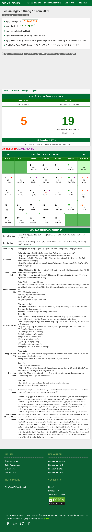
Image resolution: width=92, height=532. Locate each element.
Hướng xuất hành (11, 391)
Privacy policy (53, 491)
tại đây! (46, 518)
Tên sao (21, 304)
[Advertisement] (46, 72)
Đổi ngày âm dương (12, 465)
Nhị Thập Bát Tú (9, 325)
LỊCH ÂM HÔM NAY (33, 3)
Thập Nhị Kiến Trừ (10, 355)
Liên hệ (51, 487)
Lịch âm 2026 (10, 472)
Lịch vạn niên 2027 (55, 472)
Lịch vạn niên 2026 (55, 469)
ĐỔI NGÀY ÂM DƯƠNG (52, 3)
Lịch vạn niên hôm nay (56, 461)
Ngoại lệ (21, 314)
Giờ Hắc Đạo (8, 243)
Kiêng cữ (21, 312)
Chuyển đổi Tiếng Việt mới (15, 487)
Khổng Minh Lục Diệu (9, 291)
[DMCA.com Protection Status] (56, 501)
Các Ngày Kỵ (8, 249)
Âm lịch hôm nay (11, 461)
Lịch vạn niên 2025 (55, 465)
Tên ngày (22, 307)
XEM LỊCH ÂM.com (11, 2)
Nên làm (21, 309)
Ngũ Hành (7, 259)
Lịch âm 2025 (10, 469)
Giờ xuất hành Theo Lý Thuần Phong (10, 416)
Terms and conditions (56, 494)
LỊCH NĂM (83, 3)
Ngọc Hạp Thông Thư (11, 374)
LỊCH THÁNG (69, 3)
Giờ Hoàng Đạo (9, 236)
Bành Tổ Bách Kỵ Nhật (10, 274)
